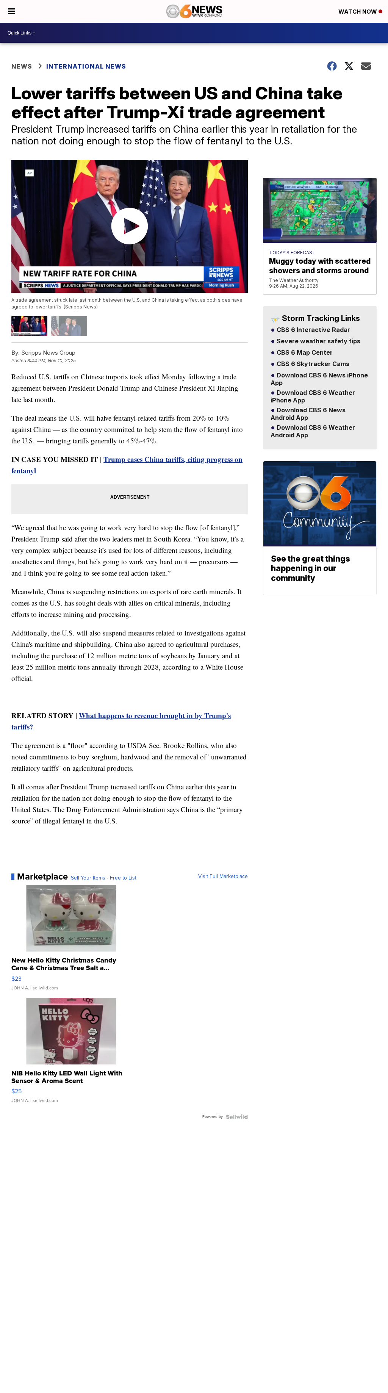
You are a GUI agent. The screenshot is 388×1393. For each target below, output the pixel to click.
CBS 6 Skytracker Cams (312, 364)
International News (86, 66)
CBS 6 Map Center (304, 352)
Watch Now (358, 11)
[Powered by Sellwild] (237, 1116)
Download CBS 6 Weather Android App (313, 431)
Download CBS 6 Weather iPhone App (313, 397)
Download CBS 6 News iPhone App (319, 379)
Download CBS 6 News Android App (308, 414)
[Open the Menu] (11, 11)
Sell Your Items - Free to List (103, 878)
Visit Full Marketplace (223, 876)
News (21, 66)
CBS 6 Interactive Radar (312, 330)
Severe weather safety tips (317, 341)
